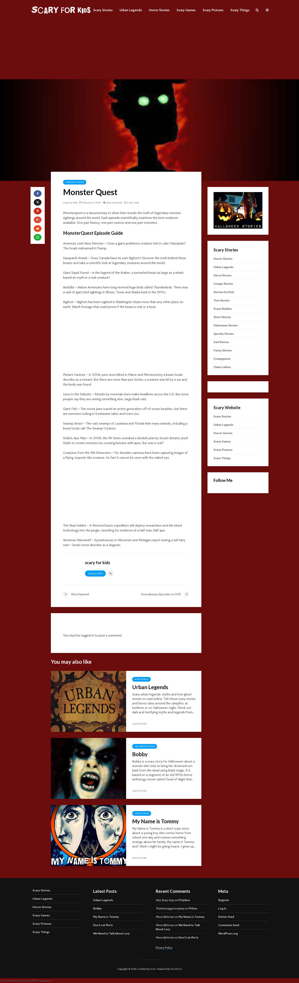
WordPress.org (228, 933)
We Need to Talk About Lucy (111, 933)
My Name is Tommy (155, 821)
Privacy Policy (164, 947)
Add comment (114, 202)
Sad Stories (221, 342)
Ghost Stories (223, 275)
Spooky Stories (224, 334)
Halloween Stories (144, 746)
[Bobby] (88, 768)
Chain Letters (222, 367)
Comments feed (228, 925)
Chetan (26, 980)
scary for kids (70, 202)
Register (223, 900)
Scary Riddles (223, 309)
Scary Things (240, 10)
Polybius (184, 900)
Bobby (140, 754)
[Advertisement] (149, 50)
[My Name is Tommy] (88, 835)
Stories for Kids (224, 292)
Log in (222, 908)
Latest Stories (141, 813)
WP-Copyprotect (41, 980)
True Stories (222, 300)
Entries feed (226, 917)
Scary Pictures (213, 10)
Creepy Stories (223, 284)
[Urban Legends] (88, 701)
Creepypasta (222, 359)
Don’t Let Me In (103, 925)
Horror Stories (159, 10)
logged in (87, 635)
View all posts (95, 573)
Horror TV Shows (74, 182)
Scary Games (186, 10)
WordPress (176, 968)
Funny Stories (223, 350)
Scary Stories (103, 10)
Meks (153, 968)
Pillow (193, 908)
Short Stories (222, 317)
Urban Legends (131, 10)
